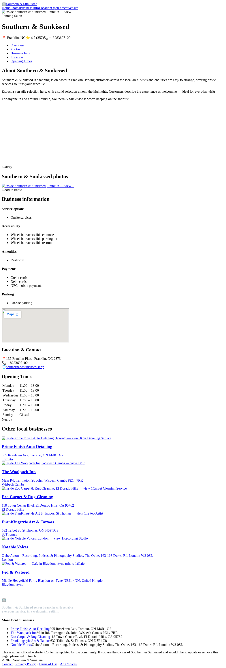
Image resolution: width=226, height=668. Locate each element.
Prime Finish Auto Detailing (30, 629)
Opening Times (21, 61)
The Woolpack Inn (24, 633)
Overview (17, 45)
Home (6, 8)
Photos (15, 8)
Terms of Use (48, 664)
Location (45, 8)
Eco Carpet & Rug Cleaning (30, 637)
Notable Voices (21, 645)
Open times (59, 8)
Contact (7, 664)
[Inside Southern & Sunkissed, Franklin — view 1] (38, 186)
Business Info (29, 8)
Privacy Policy (25, 664)
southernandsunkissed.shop (25, 367)
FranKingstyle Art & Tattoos (30, 641)
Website (72, 8)
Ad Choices (68, 664)
